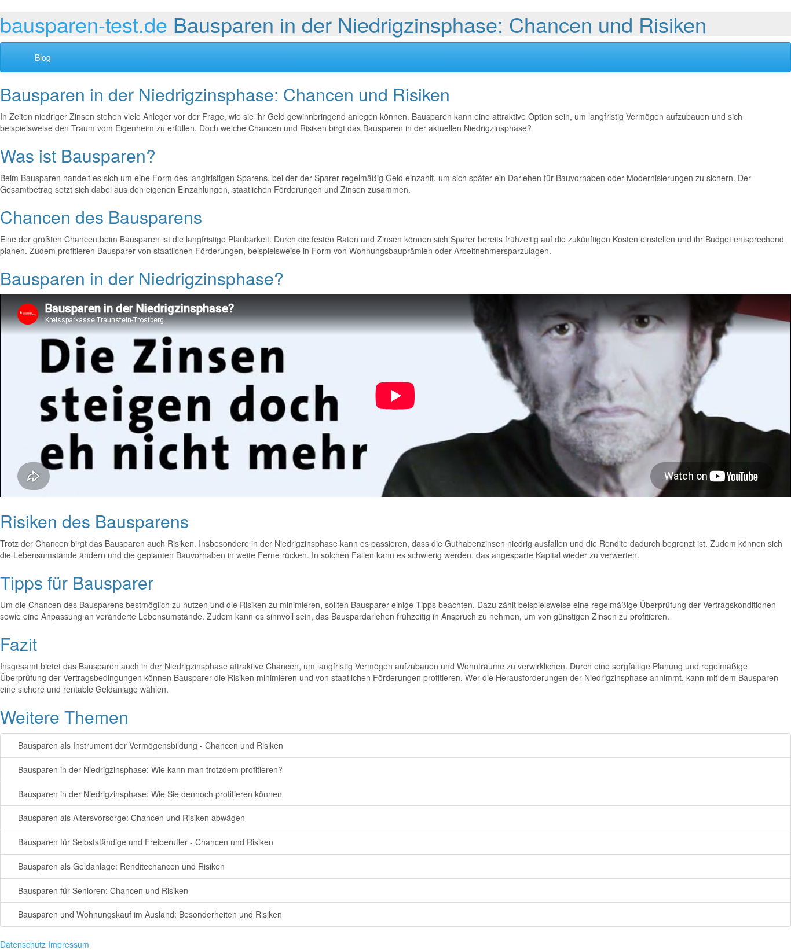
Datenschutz (23, 944)
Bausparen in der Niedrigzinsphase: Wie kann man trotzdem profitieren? (149, 769)
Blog (43, 57)
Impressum (68, 944)
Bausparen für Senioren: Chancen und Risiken (102, 890)
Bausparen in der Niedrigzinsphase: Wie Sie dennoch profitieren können (149, 794)
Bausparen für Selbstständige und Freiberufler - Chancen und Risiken (144, 842)
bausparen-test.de (83, 24)
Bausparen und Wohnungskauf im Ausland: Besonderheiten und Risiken (149, 914)
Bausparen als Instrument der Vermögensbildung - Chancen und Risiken (149, 745)
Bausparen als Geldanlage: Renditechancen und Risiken (120, 866)
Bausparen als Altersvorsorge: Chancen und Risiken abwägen (130, 817)
